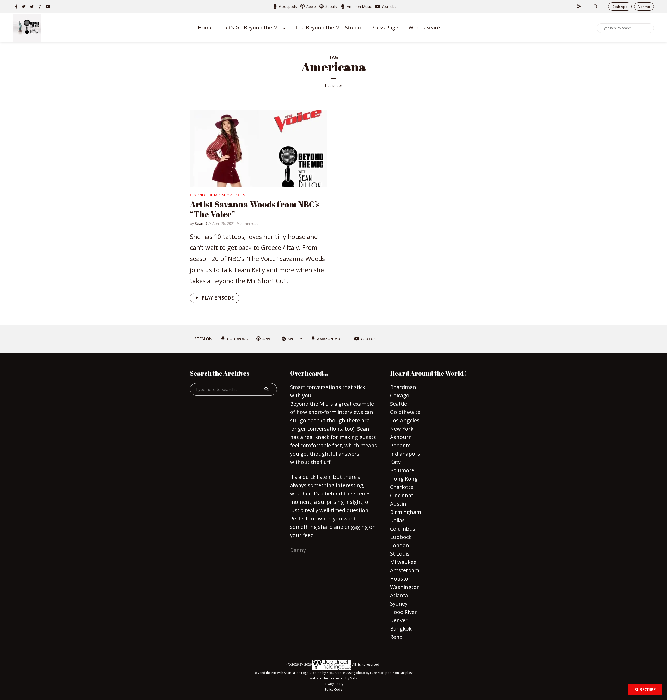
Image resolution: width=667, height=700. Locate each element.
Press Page (384, 27)
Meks (353, 678)
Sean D (201, 223)
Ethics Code (333, 689)
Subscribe (645, 689)
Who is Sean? (424, 27)
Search (649, 27)
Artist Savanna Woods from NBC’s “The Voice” (255, 209)
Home (205, 27)
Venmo (644, 6)
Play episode (218, 298)
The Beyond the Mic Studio (328, 27)
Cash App (619, 6)
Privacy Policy (333, 684)
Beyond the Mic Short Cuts (217, 195)
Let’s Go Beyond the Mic (252, 27)
